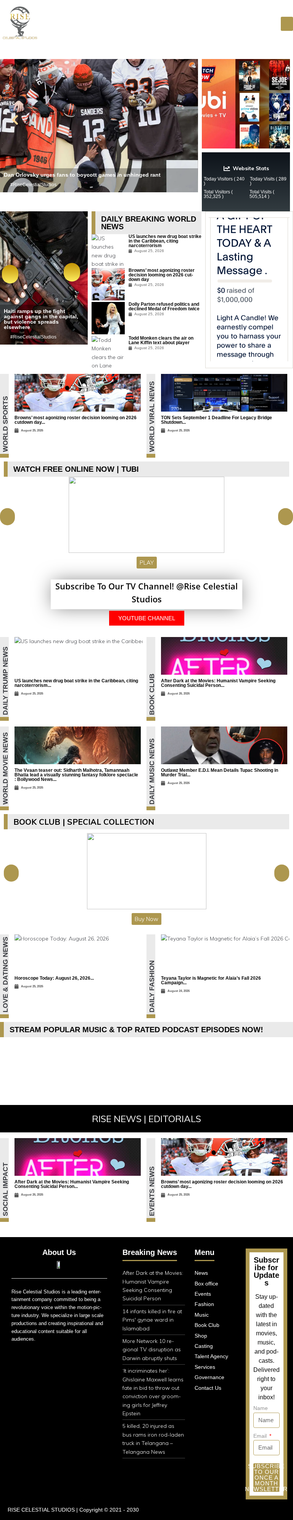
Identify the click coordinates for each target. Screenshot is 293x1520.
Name (260, 1408)
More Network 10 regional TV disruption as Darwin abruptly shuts (151, 1350)
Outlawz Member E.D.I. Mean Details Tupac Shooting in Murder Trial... (219, 773)
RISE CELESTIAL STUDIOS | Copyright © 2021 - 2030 (73, 1510)
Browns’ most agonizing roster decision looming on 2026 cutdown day (162, 275)
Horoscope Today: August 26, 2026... (54, 978)
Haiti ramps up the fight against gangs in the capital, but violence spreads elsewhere (41, 319)
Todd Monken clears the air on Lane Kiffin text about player (161, 340)
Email (260, 1436)
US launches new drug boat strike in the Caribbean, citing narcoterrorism (165, 241)
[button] (287, 24)
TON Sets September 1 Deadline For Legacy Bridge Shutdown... (216, 420)
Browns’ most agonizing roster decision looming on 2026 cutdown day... (75, 420)
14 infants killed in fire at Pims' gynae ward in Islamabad (152, 1320)
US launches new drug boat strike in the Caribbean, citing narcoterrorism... (76, 683)
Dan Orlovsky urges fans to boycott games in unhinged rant (82, 175)
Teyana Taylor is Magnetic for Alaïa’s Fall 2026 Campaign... (211, 980)
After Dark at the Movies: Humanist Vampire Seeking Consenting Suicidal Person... (218, 683)
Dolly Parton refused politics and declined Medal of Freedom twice (164, 306)
